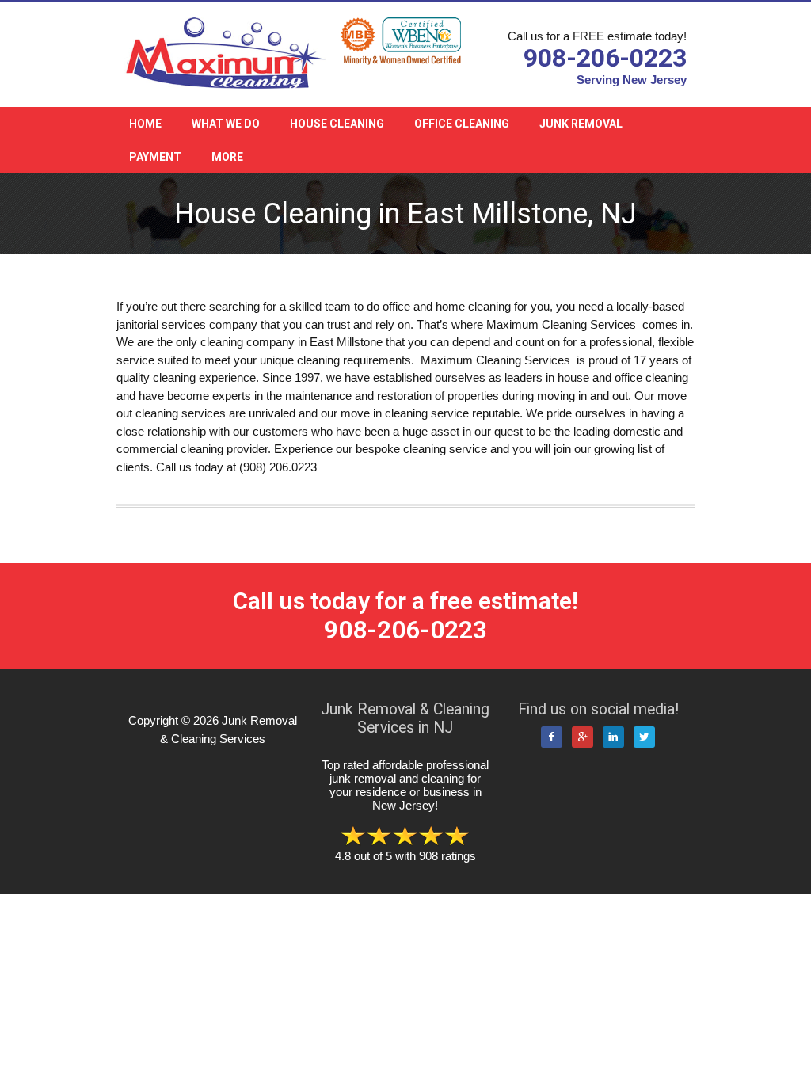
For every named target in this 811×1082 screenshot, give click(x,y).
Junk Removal (581, 123)
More (227, 156)
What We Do (226, 123)
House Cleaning (337, 123)
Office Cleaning (461, 123)
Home (145, 123)
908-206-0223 (605, 58)
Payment (155, 156)
